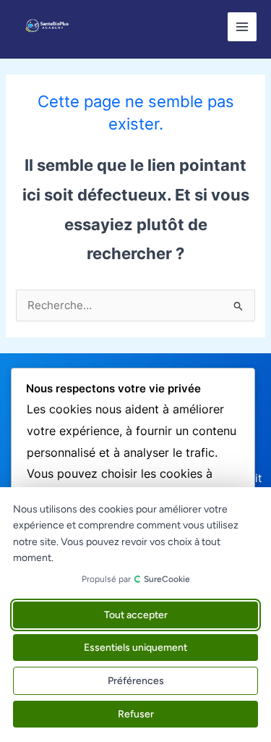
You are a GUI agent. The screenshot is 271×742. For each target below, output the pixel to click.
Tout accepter (136, 615)
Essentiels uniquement (135, 647)
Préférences (136, 681)
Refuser (136, 714)
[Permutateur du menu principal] (242, 26)
